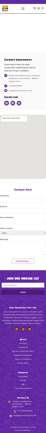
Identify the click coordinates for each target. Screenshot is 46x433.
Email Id (3, 206)
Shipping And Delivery (23, 355)
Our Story (23, 343)
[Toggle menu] (23, 9)
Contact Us (23, 347)
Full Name (4, 196)
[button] (38, 8)
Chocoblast (23, 376)
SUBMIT (23, 292)
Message (4, 239)
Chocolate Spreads (23, 388)
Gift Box (23, 380)
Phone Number (6, 217)
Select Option (6, 228)
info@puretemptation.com (24, 415)
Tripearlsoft (27, 430)
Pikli (23, 384)
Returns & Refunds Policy (22, 351)
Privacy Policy (23, 363)
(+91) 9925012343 (25, 411)
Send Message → (23, 261)
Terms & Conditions (23, 359)
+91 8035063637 (15, 86)
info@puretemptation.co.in (20, 90)
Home (4, 34)
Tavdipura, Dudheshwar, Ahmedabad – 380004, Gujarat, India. (22, 404)
